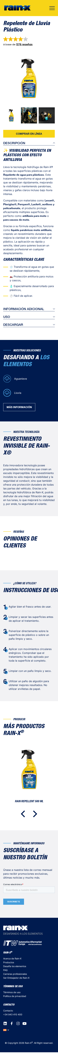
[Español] (6, 1030)
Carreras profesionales (15, 974)
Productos (8, 962)
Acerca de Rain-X (12, 958)
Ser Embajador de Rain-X (16, 977)
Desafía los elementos (14, 966)
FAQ (5, 970)
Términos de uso (11, 992)
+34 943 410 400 (12, 1014)
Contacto (8, 1010)
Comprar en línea (29, 133)
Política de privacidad (14, 996)
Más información (19, 407)
